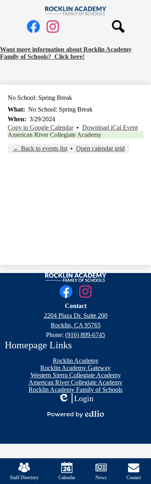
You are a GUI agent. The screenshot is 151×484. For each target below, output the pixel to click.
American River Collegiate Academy (54, 134)
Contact (133, 477)
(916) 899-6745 (85, 334)
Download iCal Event (110, 127)
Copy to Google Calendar (40, 127)
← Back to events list (40, 148)
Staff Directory (24, 477)
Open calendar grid (100, 148)
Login (75, 398)
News (101, 477)
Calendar (66, 477)
